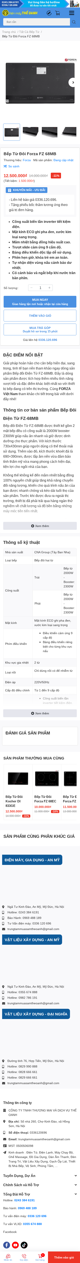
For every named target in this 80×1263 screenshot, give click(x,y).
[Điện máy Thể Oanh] (20, 13)
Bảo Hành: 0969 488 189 (24, 918)
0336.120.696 (47, 340)
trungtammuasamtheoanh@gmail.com (33, 929)
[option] (40, 82)
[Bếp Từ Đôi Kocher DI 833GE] (18, 778)
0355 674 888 (32, 1224)
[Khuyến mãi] (40, 3)
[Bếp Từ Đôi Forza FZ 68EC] (47, 778)
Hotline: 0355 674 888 (22, 992)
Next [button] (73, 82)
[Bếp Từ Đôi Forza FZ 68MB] (40, 82)
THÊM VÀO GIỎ (40, 315)
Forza (27, 160)
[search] (74, 22)
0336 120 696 (37, 1216)
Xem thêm (42, 526)
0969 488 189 (27, 1208)
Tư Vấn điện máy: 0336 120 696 (29, 923)
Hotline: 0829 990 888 (22, 1066)
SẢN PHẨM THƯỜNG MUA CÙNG (33, 758)
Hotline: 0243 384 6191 (23, 912)
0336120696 (38, 1132)
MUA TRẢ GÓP (40, 329)
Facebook (10, 1232)
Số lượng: (11, 288)
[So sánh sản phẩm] (49, 12)
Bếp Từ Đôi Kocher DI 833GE (14, 801)
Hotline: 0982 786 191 (22, 997)
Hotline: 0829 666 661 (22, 1077)
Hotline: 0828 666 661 (22, 1072)
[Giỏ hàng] (57, 12)
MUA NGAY (40, 302)
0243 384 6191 (24, 1200)
